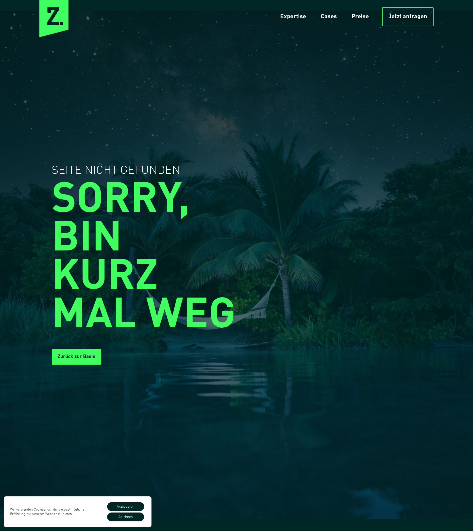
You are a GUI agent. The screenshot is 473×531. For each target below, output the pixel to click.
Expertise (293, 17)
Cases (329, 17)
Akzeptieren (126, 506)
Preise (360, 17)
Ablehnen (125, 517)
